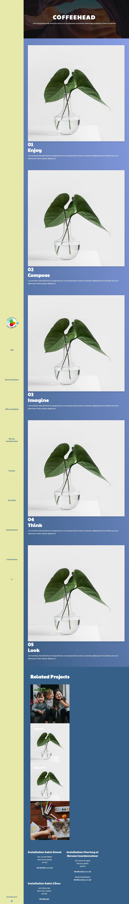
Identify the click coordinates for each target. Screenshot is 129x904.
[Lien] (12, 322)
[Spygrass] (50, 781)
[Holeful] (50, 742)
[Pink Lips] (50, 820)
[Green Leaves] (50, 703)
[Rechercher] (12, 579)
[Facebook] (12, 901)
